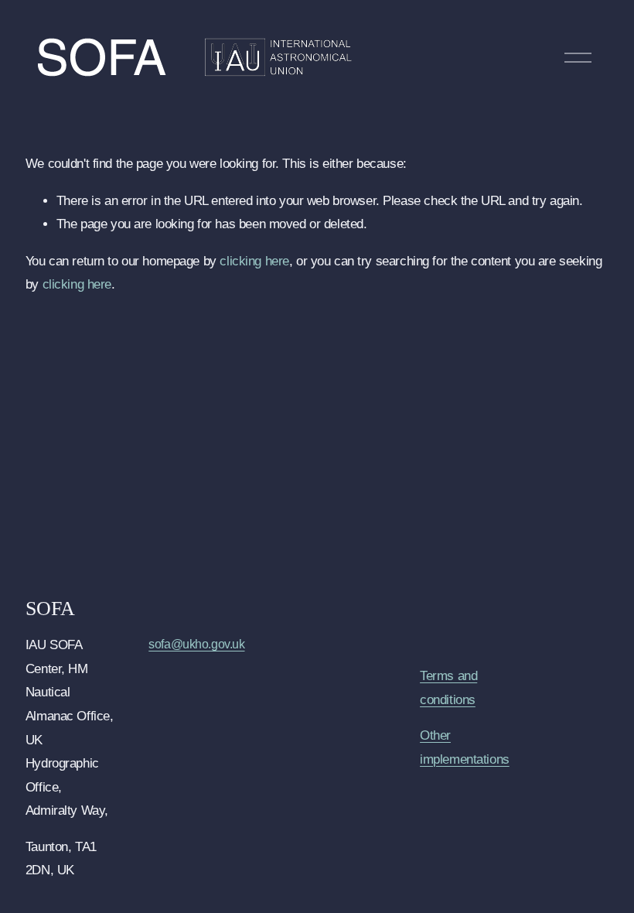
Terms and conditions (448, 688)
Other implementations (465, 747)
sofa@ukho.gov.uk (196, 644)
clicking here (254, 261)
